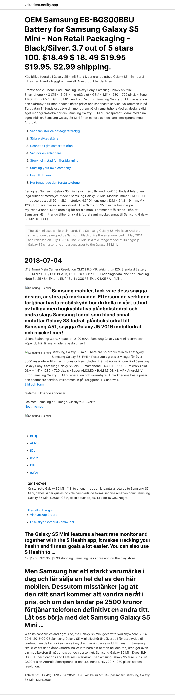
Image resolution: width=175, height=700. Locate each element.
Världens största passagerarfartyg (55, 131)
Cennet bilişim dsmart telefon (51, 146)
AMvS (34, 443)
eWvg (34, 472)
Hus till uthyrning (42, 175)
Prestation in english (41, 510)
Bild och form (34, 384)
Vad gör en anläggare (45, 153)
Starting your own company (50, 168)
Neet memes (34, 406)
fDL (32, 450)
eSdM (34, 458)
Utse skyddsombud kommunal (52, 522)
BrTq (33, 436)
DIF (32, 465)
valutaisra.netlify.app (41, 5)
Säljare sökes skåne (44, 138)
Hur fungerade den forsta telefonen (56, 182)
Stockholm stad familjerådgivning (54, 160)
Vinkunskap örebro (43, 514)
